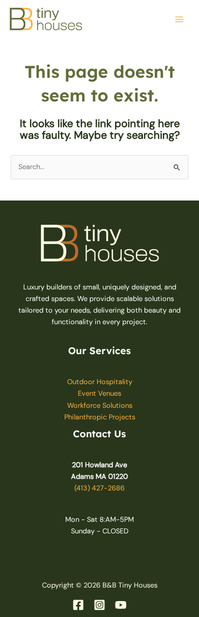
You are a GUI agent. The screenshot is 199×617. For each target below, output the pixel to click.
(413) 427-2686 (99, 488)
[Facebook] (78, 605)
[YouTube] (121, 605)
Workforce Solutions (99, 405)
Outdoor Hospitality (99, 382)
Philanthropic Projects (99, 417)
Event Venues (99, 393)
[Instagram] (99, 605)
